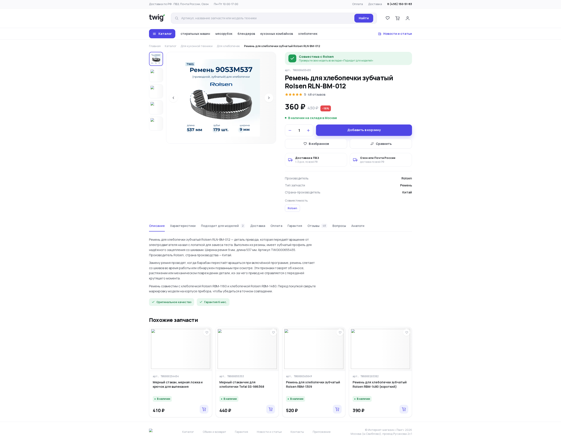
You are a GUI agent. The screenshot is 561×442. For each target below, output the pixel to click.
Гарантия (295, 226)
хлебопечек (307, 34)
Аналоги (357, 226)
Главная (155, 46)
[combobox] (266, 18)
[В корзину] (204, 409)
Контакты (297, 432)
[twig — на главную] (157, 18)
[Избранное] (387, 18)
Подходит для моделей (222, 226)
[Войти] (407, 18)
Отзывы (316, 226)
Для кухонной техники (197, 46)
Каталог (165, 34)
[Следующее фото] (269, 97)
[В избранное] (206, 332)
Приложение (321, 432)
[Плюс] (308, 130)
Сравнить (384, 144)
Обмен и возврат (214, 432)
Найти (364, 18)
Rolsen (292, 208)
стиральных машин (195, 34)
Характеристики (183, 226)
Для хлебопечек (228, 46)
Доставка (375, 4)
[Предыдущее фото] (173, 97)
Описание (157, 226)
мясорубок (223, 34)
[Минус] (290, 130)
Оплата (357, 4)
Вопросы (339, 226)
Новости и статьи (397, 34)
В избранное (319, 144)
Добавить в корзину (364, 130)
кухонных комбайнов (276, 34)
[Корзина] (397, 18)
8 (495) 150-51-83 (399, 4)
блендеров (246, 34)
